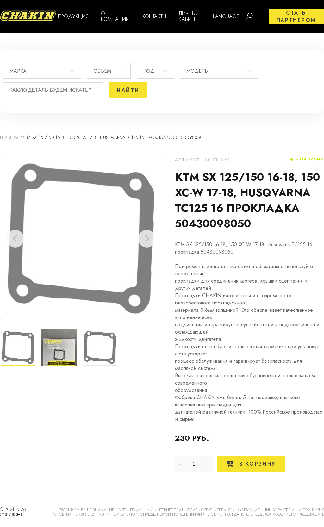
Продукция (73, 16)
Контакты (154, 16)
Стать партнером (296, 16)
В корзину (256, 463)
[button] (147, 239)
